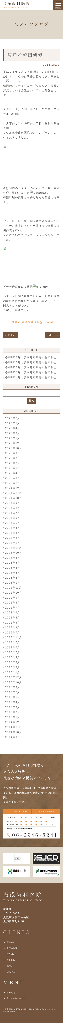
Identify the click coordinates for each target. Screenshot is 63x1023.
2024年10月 (13, 498)
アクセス (11, 960)
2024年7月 (12, 513)
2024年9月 (12, 503)
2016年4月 (12, 657)
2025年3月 (12, 478)
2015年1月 (12, 717)
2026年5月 (12, 423)
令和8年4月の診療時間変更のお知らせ (30, 377)
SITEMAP (11, 972)
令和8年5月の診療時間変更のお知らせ (30, 372)
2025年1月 (12, 483)
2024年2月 (12, 537)
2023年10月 (13, 552)
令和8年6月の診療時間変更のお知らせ (30, 367)
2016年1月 (12, 672)
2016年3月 (12, 662)
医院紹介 (11, 942)
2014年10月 (13, 732)
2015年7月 (12, 692)
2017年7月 (12, 647)
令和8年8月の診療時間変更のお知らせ (30, 357)
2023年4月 (12, 567)
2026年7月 (12, 418)
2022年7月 (12, 607)
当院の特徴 (12, 948)
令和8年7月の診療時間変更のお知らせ (30, 362)
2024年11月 (13, 493)
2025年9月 (12, 453)
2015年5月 (12, 697)
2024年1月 (12, 542)
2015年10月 (13, 682)
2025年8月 (12, 458)
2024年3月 (12, 533)
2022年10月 (13, 592)
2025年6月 (12, 468)
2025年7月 (12, 463)
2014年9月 (12, 737)
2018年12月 (13, 637)
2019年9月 (12, 627)
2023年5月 (12, 562)
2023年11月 (13, 548)
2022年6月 (12, 612)
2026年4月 (12, 428)
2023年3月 (12, 572)
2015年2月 (12, 712)
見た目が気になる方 (16, 998)
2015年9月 (12, 687)
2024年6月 (12, 518)
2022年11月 (13, 587)
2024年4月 (12, 527)
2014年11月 (13, 727)
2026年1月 (12, 438)
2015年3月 (12, 707)
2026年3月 (12, 433)
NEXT (51, 335)
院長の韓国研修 (25, 54)
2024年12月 (13, 488)
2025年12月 (13, 443)
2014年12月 (13, 722)
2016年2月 (12, 667)
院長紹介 (11, 954)
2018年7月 (12, 642)
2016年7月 (12, 652)
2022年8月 (12, 602)
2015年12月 (13, 677)
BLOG (10, 966)
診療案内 (11, 992)
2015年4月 (12, 702)
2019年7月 (12, 632)
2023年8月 (12, 557)
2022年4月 (12, 617)
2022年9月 (12, 597)
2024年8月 (12, 508)
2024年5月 (12, 523)
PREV (11, 335)
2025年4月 (12, 473)
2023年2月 (12, 577)
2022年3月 (12, 622)
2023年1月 (12, 582)
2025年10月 (13, 448)
